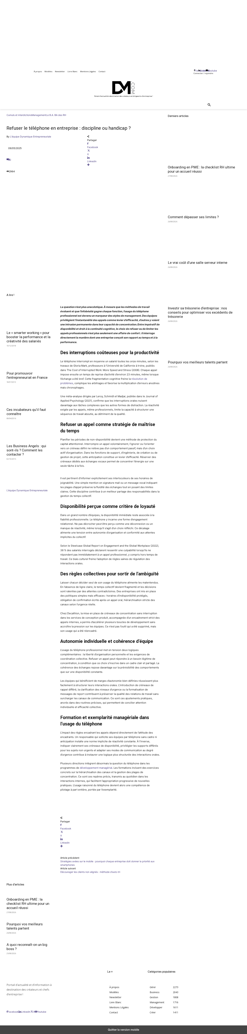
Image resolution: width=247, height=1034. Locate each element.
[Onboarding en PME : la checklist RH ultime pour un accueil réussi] (204, 145)
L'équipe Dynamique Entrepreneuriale (30, 136)
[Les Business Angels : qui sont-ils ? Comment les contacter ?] (29, 430)
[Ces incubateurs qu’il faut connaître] (29, 394)
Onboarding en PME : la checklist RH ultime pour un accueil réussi (28, 903)
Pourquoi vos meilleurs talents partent (25, 926)
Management (39, 115)
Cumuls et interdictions (19, 115)
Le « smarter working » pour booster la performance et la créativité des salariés (28, 337)
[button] (209, 105)
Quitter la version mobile (123, 1029)
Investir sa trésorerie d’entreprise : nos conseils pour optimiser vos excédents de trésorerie (200, 312)
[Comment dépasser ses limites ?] (204, 194)
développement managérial (96, 767)
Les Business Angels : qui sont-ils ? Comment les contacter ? (26, 450)
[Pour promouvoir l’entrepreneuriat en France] (29, 357)
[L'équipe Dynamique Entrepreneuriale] (17, 486)
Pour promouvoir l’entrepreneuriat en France (27, 375)
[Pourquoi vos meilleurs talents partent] (204, 340)
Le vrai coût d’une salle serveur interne (197, 263)
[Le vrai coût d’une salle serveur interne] (204, 240)
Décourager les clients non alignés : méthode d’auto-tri (90, 871)
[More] (123, 165)
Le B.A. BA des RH (56, 115)
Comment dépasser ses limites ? (193, 217)
